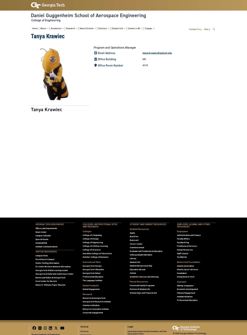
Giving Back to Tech (185, 277)
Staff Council (182, 253)
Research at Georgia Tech (94, 298)
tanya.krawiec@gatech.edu (157, 53)
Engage (148, 28)
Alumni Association (185, 266)
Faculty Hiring (183, 242)
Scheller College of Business (95, 257)
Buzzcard (134, 240)
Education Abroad (137, 269)
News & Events (86, 28)
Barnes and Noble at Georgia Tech (50, 278)
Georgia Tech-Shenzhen (93, 269)
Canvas (133, 273)
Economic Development (187, 289)
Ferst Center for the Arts (46, 281)
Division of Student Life (140, 289)
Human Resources (185, 250)
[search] (214, 28)
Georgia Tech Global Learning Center (51, 270)
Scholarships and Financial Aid (143, 293)
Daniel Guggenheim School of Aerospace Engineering (88, 15)
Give (206, 29)
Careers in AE (134, 28)
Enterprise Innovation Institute (96, 309)
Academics (56, 28)
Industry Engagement (186, 293)
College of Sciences (92, 250)
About (43, 28)
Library (133, 258)
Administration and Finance (189, 235)
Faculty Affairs (183, 239)
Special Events (41, 239)
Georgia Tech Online (91, 273)
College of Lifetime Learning (95, 246)
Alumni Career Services (187, 269)
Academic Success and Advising (144, 277)
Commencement (137, 247)
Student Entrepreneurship (141, 266)
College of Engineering (45, 20)
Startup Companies (185, 286)
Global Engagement (91, 289)
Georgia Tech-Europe (92, 266)
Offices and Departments (46, 228)
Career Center (136, 244)
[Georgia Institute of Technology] (48, 4)
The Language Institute (92, 280)
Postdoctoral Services (187, 246)
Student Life (117, 28)
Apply (132, 233)
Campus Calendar (43, 236)
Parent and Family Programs (142, 285)
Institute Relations (185, 297)
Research (70, 28)
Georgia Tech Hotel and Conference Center (54, 274)
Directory (102, 28)
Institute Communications (46, 247)
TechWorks (182, 257)
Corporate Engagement (93, 313)
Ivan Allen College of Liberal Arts (97, 253)
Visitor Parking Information (47, 263)
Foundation (182, 273)
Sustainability (41, 243)
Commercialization (91, 305)
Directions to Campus (44, 259)
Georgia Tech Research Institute (97, 302)
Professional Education (93, 277)
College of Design (90, 239)
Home (35, 28)
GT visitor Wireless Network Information (53, 267)
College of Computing (92, 235)
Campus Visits (41, 256)
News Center (41, 232)
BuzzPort (134, 236)
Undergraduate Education (141, 255)
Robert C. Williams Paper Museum (50, 285)
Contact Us (194, 29)
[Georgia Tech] (186, 328)
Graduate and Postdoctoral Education (146, 251)
